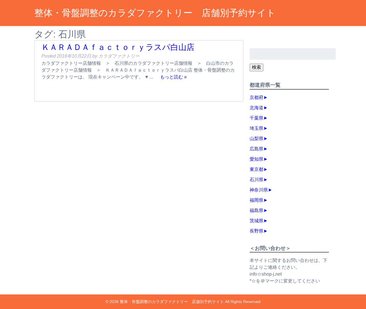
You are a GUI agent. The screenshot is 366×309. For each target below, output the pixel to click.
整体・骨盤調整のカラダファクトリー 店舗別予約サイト (155, 13)
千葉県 (256, 118)
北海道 (256, 107)
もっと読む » (173, 76)
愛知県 (256, 159)
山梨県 (256, 138)
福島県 (256, 210)
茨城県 (256, 220)
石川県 (256, 179)
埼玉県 (256, 128)
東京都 (256, 169)
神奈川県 (259, 189)
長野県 (256, 231)
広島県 (256, 148)
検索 (256, 67)
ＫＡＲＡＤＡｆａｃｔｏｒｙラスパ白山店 (117, 47)
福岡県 (256, 200)
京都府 (256, 97)
